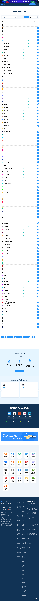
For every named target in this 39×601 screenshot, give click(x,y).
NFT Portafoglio (24, 538)
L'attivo (3, 21)
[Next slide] (37, 390)
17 (30, 336)
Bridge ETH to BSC (29, 533)
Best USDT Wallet (34, 533)
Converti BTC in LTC (29, 517)
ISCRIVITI (32, 436)
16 (28, 336)
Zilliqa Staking (24, 590)
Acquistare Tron (19, 552)
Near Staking (23, 582)
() (30, 17)
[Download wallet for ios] (16, 422)
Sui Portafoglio (24, 569)
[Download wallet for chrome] (30, 422)
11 (19, 336)
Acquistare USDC (19, 548)
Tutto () (27, 17)
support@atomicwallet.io (9, 501)
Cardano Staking (24, 591)
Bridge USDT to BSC (29, 542)
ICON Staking (23, 592)
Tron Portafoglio (24, 543)
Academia (18, 519)
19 (34, 336)
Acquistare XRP (19, 539)
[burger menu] (37, 4)
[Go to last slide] (1, 390)
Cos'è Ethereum (34, 529)
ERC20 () (34, 17)
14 (25, 336)
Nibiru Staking (24, 595)
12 (21, 336)
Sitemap (18, 525)
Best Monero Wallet (34, 534)
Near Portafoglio (24, 525)
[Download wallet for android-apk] (23, 422)
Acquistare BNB (19, 542)
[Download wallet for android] (9, 422)
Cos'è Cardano (34, 530)
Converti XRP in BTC (29, 509)
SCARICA (32, 4)
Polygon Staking (24, 581)
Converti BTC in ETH (29, 503)
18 (32, 336)
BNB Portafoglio (24, 542)
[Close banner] (38, 0)
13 (23, 336)
